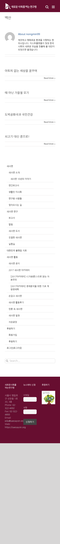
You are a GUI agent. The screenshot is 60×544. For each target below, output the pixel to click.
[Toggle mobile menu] (53, 7)
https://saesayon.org (15, 427)
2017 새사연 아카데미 (19, 270)
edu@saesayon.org (14, 421)
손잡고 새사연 (15, 296)
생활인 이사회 (15, 192)
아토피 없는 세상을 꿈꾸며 (21, 70)
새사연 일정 (14, 315)
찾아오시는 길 (15, 205)
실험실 (12, 244)
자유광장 (13, 322)
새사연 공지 (14, 263)
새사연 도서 (14, 231)
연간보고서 (14, 185)
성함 (25, 408)
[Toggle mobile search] (47, 7)
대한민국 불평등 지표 (17, 250)
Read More (49, 78)
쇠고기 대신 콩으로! (17, 136)
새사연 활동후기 (16, 302)
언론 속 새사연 (15, 309)
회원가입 (13, 335)
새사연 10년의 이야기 (21, 179)
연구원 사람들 (15, 198)
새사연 (10, 166)
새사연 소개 (14, 172)
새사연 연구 (12, 211)
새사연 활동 (12, 257)
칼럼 (11, 224)
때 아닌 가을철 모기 (17, 92)
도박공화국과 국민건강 (19, 114)
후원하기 (11, 328)
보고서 (12, 218)
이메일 (26, 395)
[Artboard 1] (48, 392)
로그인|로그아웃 (14, 348)
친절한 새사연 (15, 237)
